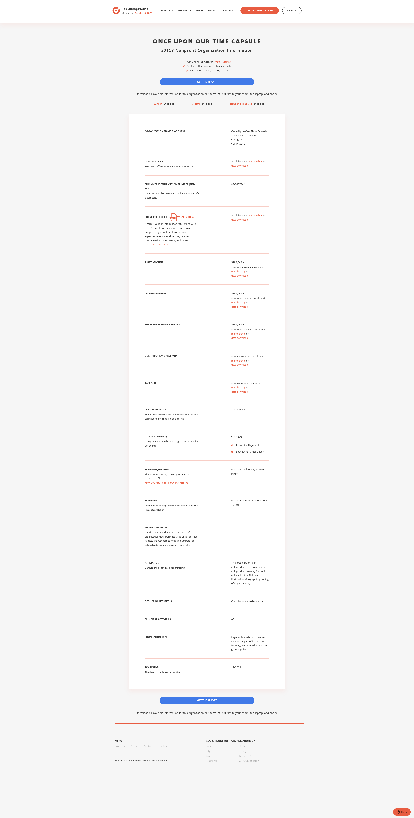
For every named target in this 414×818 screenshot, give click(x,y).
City (208, 751)
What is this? (185, 217)
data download (239, 165)
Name (209, 746)
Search (165, 10)
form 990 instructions (157, 244)
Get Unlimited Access (260, 10)
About (212, 10)
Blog (199, 10)
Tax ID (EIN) (245, 755)
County (242, 751)
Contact (227, 10)
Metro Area (212, 760)
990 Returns (223, 61)
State (209, 755)
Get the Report (207, 81)
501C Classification (249, 760)
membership (255, 161)
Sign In (291, 10)
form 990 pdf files (220, 94)
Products (184, 10)
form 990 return (154, 482)
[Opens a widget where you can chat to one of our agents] (402, 812)
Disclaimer (164, 746)
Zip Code (243, 746)
